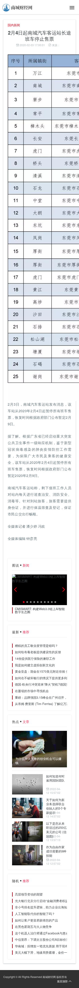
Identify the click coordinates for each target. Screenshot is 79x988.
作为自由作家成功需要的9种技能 (56, 851)
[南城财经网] (17, 7)
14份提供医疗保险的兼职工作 (35, 658)
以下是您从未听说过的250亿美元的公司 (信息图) (56, 829)
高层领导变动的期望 (29, 894)
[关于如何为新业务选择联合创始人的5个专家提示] (27, 808)
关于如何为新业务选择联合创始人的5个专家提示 (56, 806)
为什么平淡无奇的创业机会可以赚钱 (38, 761)
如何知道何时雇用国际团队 (55, 778)
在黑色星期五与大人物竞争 (33, 926)
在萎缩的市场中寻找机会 (32, 691)
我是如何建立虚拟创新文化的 (35, 665)
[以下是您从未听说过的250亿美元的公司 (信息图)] (27, 831)
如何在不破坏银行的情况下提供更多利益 (42, 678)
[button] (24, 602)
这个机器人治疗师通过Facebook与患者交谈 (45, 933)
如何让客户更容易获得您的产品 (36, 920)
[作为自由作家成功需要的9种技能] (27, 855)
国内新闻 (14, 25)
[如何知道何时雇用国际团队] (27, 784)
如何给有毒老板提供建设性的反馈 (38, 652)
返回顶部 (62, 981)
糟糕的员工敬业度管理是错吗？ (36, 645)
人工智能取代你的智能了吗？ (35, 913)
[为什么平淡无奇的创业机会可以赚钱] (39, 749)
